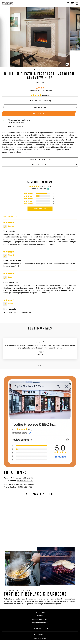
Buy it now (38, 113)
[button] (36, 95)
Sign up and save (40, 629)
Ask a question (40, 164)
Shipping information (40, 160)
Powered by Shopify (40, 638)
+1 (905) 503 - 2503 (25, 480)
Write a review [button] (40, 209)
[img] (8, 222)
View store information (16, 126)
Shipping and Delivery (40, 619)
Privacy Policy (40, 612)
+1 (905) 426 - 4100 (24, 487)
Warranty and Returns (40, 623)
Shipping (31, 90)
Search (40, 616)
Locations (39, 634)
